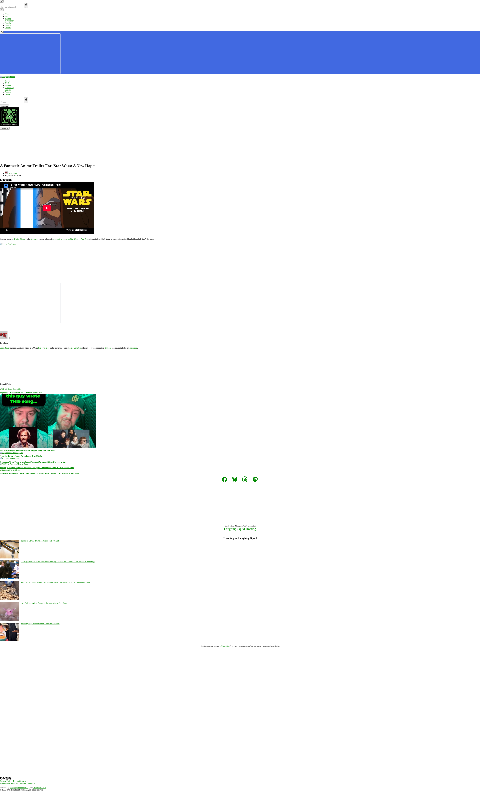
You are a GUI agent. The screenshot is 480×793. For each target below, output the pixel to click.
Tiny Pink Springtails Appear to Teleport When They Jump (44, 603)
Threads (108, 348)
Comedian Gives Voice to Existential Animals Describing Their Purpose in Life (33, 462)
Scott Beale (4, 348)
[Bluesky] (4, 180)
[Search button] (26, 100)
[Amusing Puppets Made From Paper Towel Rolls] (11, 453)
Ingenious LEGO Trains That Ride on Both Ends (21, 392)
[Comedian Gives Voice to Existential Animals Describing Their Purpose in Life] (9, 458)
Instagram (133, 348)
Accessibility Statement (9, 783)
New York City (75, 348)
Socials (8, 90)
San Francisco (43, 348)
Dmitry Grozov (20, 239)
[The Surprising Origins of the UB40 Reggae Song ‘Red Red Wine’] (48, 447)
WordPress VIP (39, 788)
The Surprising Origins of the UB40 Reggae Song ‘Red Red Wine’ (28, 450)
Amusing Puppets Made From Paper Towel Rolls (21, 456)
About (7, 81)
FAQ (7, 83)
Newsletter (9, 88)
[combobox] (11, 102)
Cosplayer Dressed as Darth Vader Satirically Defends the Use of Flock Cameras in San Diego (39, 473)
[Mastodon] (10, 779)
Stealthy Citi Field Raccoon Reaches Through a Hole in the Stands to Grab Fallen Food (37, 468)
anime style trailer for (71, 239)
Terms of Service (19, 781)
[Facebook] (1, 180)
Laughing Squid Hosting (240, 529)
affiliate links (224, 646)
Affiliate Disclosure (27, 783)
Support (8, 92)
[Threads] (7, 180)
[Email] (10, 180)
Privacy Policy (6, 781)
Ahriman (34, 239)
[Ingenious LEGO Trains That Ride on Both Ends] (10, 389)
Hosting (8, 85)
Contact (8, 94)
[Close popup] (2, 32)
